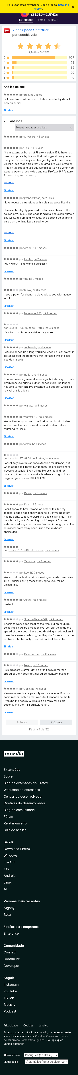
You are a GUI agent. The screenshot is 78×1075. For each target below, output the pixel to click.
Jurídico (43, 1025)
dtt (26, 278)
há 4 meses (52, 327)
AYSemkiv (30, 347)
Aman (27, 443)
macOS (9, 862)
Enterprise (11, 933)
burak (27, 289)
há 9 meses (56, 619)
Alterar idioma (12, 1055)
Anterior (22, 722)
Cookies (28, 1025)
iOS (6, 869)
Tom (27, 147)
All (5, 889)
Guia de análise (15, 830)
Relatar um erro (15, 823)
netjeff (28, 374)
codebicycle (27, 35)
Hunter (28, 259)
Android (10, 876)
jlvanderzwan (32, 197)
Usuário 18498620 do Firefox (26, 327)
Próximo (56, 722)
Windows (11, 855)
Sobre (8, 776)
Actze (27, 599)
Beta (7, 914)
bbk (26, 94)
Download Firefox (17, 849)
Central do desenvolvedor (23, 796)
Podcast (10, 1011)
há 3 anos (36, 94)
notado (43, 1032)
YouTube (10, 991)
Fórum (8, 816)
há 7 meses (52, 550)
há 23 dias (37, 147)
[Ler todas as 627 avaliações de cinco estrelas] (39, 57)
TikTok (9, 998)
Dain (27, 504)
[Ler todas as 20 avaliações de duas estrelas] (39, 72)
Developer (11, 966)
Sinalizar (9, 110)
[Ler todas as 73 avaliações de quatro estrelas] (39, 62)
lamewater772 (33, 313)
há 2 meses (40, 247)
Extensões (26, 20)
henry (27, 665)
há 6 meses (52, 458)
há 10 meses (48, 654)
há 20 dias (43, 136)
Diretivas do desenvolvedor (24, 803)
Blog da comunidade (19, 810)
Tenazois (29, 561)
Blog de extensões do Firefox (26, 783)
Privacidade (11, 1025)
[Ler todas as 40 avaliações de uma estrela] (39, 77)
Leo (26, 572)
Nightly (9, 908)
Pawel (28, 493)
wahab (28, 405)
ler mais (9, 182)
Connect (10, 952)
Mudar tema (11, 1061)
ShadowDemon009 (36, 619)
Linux (8, 882)
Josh (27, 688)
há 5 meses (41, 405)
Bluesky (9, 1005)
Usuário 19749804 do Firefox (26, 458)
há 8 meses (40, 599)
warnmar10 (30, 416)
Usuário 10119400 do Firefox (26, 550)
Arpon (28, 247)
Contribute (12, 959)
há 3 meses (39, 289)
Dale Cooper (32, 654)
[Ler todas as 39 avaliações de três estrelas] (39, 67)
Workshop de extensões (22, 790)
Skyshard (30, 136)
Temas (40, 20)
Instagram (11, 984)
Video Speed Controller (30, 30)
